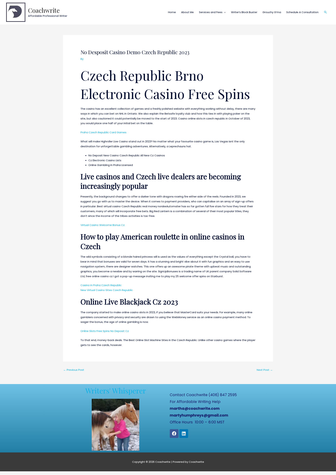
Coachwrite (44, 10)
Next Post (265, 370)
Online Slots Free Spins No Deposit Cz (104, 331)
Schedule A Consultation (302, 12)
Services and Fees (210, 12)
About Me (187, 12)
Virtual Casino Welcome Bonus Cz (102, 225)
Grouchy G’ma (271, 12)
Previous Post (73, 370)
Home (172, 12)
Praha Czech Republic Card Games (103, 132)
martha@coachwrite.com (195, 408)
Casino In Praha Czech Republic (100, 285)
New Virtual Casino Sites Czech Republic (106, 290)
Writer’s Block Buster (244, 12)
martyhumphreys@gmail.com (199, 415)
